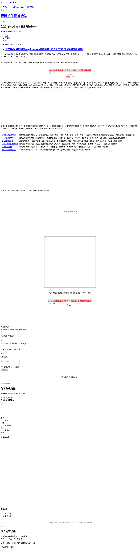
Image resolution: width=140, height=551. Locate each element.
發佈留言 (4, 369)
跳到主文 (4, 21)
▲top (3, 353)
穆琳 (2, 332)
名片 (6, 41)
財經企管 (17, 349)
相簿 (6, 36)
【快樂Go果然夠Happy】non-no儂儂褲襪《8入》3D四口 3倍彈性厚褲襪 (44, 49)
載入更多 (4, 357)
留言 (16, 344)
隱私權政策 (81, 522)
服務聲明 (89, 522)
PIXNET (54, 522)
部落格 (7, 38)
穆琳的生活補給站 (14, 16)
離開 (11, 547)
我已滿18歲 (5, 547)
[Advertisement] (70, 106)
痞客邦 (12, 344)
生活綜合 (17, 32)
